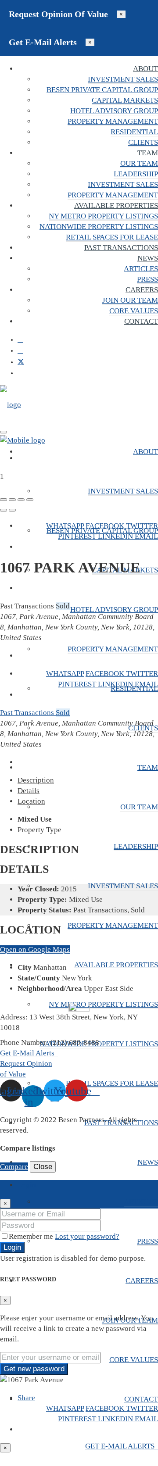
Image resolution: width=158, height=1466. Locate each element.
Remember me (32, 1236)
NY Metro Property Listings (103, 216)
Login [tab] (27, 1185)
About (145, 68)
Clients (143, 142)
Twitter (142, 526)
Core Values (133, 311)
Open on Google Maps (35, 949)
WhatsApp (65, 526)
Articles (141, 269)
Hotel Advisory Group (114, 111)
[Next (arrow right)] (12, 510)
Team (147, 153)
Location (31, 801)
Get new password (34, 1369)
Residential (134, 132)
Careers (142, 290)
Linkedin (116, 536)
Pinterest (78, 536)
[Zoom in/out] (29, 499)
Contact (141, 321)
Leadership (136, 174)
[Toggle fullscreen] (21, 499)
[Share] (12, 499)
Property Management (113, 121)
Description (36, 780)
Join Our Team (130, 300)
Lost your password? (87, 1236)
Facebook (106, 526)
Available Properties (116, 205)
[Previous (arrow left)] (3, 510)
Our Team (139, 163)
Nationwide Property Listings (99, 226)
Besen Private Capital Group (102, 90)
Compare (14, 1166)
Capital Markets (125, 100)
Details (29, 791)
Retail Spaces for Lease (112, 237)
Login (12, 1247)
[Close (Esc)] (3, 499)
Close (42, 1166)
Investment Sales (123, 79)
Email (146, 536)
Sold (63, 712)
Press (147, 279)
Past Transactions (121, 247)
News (147, 258)
